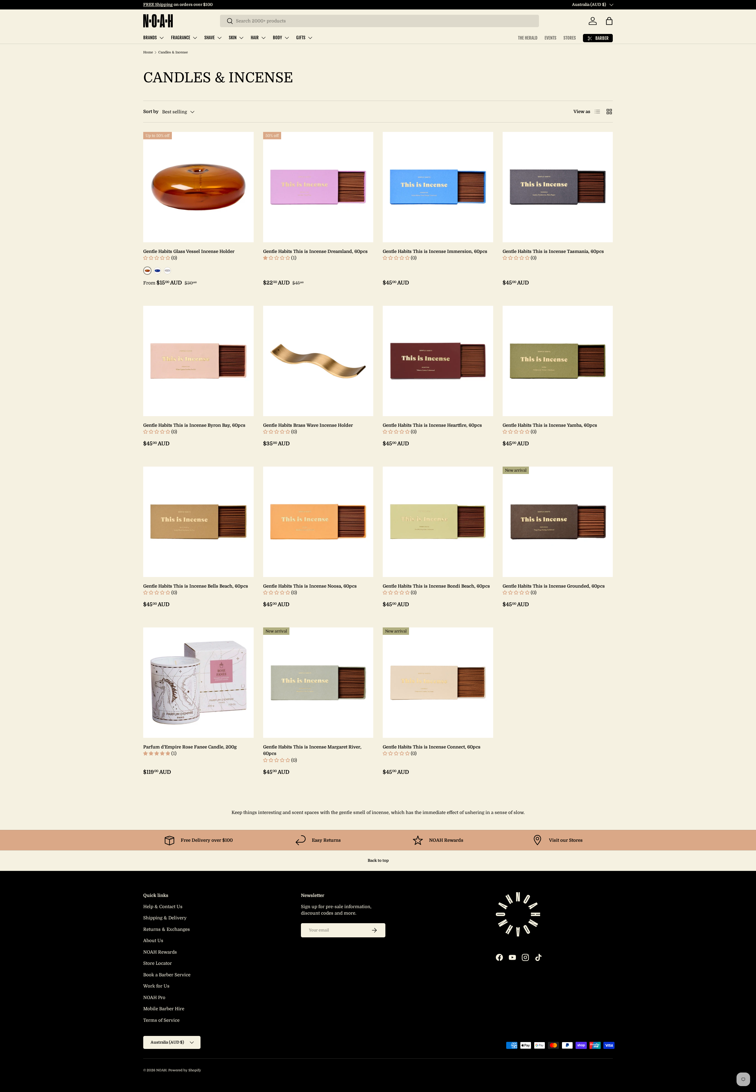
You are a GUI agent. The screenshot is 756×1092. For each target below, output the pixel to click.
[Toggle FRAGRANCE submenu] (194, 37)
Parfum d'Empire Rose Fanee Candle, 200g (190, 747)
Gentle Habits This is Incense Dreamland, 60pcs (315, 251)
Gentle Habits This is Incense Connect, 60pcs (431, 747)
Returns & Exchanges (166, 929)
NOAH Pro (154, 997)
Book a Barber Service (166, 974)
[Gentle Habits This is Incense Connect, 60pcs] (438, 682)
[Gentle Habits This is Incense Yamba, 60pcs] (558, 361)
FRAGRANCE (180, 37)
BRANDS (150, 37)
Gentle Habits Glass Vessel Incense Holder (188, 251)
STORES (569, 38)
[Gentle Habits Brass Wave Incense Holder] (318, 361)
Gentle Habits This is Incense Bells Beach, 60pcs (195, 586)
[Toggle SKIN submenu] (241, 37)
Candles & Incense (173, 52)
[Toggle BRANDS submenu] (161, 37)
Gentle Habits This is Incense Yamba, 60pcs (550, 425)
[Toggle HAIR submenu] (263, 37)
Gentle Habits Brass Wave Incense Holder (308, 425)
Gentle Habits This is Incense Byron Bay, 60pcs (194, 425)
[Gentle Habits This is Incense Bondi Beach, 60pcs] (438, 522)
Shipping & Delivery (165, 918)
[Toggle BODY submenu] (286, 37)
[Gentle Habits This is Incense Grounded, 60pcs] (558, 522)
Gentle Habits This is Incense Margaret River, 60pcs (312, 750)
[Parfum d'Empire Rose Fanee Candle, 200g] (198, 682)
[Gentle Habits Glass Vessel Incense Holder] (198, 187)
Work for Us (156, 986)
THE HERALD (527, 38)
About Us (153, 940)
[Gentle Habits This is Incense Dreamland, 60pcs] (318, 187)
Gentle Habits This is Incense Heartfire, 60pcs (432, 425)
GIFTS (300, 37)
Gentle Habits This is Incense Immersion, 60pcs (435, 251)
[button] (609, 20)
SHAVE (209, 37)
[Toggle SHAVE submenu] (219, 37)
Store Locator (157, 963)
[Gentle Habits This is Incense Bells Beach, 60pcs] (198, 522)
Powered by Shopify (184, 1070)
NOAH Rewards (160, 952)
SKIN (233, 37)
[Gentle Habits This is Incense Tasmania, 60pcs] (558, 187)
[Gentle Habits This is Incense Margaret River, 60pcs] (318, 682)
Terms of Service (161, 1020)
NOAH (161, 1070)
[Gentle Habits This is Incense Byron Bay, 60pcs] (198, 361)
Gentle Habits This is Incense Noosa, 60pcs (310, 586)
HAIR (255, 37)
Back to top (378, 860)
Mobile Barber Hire (163, 1008)
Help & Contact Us (163, 906)
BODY (277, 37)
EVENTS (550, 38)
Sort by (151, 111)
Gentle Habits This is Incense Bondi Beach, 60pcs (436, 586)
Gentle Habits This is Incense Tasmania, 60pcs (553, 251)
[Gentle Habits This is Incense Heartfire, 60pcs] (438, 361)
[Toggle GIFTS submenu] (310, 37)
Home (148, 52)
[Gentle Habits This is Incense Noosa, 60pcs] (318, 522)
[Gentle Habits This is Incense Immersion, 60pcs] (438, 187)
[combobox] (379, 21)
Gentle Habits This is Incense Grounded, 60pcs (554, 586)
